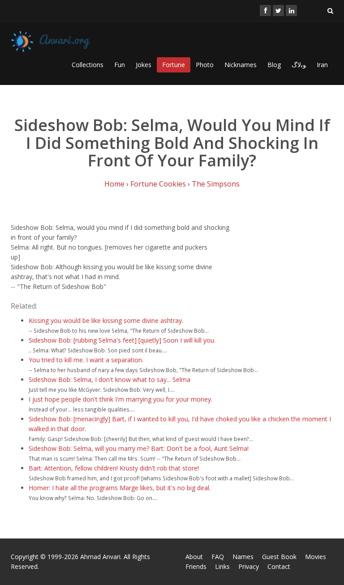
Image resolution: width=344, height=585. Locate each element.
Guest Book (279, 556)
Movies (315, 556)
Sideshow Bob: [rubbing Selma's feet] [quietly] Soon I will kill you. (122, 340)
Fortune (173, 64)
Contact (278, 566)
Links (222, 566)
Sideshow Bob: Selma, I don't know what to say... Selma (109, 379)
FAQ (217, 556)
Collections (87, 64)
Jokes (143, 64)
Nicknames (240, 64)
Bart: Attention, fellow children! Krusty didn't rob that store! (114, 468)
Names (243, 556)
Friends (195, 566)
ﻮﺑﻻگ (299, 64)
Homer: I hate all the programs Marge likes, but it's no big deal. (120, 487)
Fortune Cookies (158, 184)
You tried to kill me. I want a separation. (86, 360)
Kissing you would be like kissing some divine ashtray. (106, 320)
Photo (205, 64)
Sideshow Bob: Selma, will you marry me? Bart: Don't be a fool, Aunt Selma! (139, 448)
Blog (274, 64)
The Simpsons (216, 184)
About (194, 556)
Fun (119, 64)
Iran (322, 64)
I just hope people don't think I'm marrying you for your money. (120, 399)
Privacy (248, 566)
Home (114, 184)
